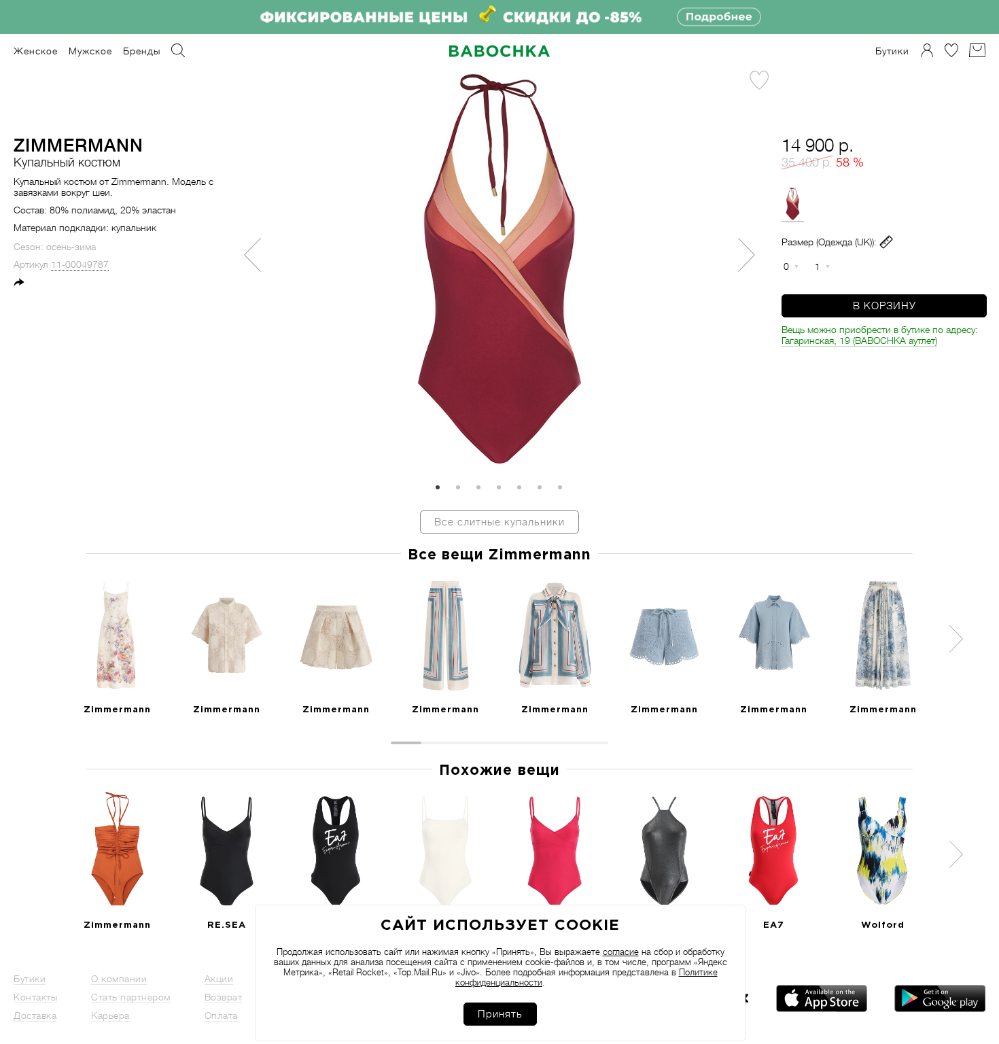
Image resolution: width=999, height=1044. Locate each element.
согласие (621, 952)
